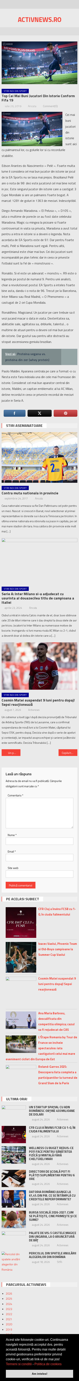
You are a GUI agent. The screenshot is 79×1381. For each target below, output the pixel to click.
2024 (9, 1304)
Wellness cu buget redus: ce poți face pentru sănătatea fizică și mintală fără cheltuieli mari (51, 1153)
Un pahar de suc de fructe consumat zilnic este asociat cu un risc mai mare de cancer (14, 753)
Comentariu (15, 795)
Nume (12, 835)
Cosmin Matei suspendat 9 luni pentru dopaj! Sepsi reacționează (38, 702)
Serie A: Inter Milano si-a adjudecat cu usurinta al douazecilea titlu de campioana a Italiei (38, 598)
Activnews (34, 710)
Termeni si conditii (19, 1364)
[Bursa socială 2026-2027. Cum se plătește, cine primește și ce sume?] (14, 1219)
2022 (9, 1314)
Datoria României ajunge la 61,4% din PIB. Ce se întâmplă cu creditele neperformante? (52, 1196)
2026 (9, 1293)
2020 (9, 1324)
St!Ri (59, 1262)
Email (12, 851)
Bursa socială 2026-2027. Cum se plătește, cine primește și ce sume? (53, 1216)
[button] (63, 1364)
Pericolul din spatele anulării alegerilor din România (52, 1255)
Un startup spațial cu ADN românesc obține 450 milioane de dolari (52, 1111)
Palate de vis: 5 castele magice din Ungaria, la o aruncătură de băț (52, 1237)
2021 (9, 1319)
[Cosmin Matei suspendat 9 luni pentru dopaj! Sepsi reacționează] (39, 666)
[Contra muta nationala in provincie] (39, 457)
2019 (9, 1329)
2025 (9, 1298)
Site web (13, 868)
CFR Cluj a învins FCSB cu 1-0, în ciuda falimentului (52, 1129)
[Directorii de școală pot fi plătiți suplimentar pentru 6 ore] (14, 1178)
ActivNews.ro (39, 19)
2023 (9, 1309)
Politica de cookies (48, 1364)
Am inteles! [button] (39, 1373)
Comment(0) (50, 106)
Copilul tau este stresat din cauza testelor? (70, 753)
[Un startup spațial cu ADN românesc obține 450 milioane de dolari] (14, 1114)
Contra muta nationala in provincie (30, 493)
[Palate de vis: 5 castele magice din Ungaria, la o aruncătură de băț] (14, 1240)
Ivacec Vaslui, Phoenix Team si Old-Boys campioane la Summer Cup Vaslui (57, 949)
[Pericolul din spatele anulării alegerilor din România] (14, 1262)
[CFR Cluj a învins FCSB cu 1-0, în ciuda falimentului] (14, 1134)
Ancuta (32, 106)
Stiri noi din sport (15, 91)
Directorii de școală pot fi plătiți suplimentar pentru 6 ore (52, 1175)
